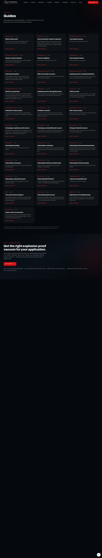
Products (33, 2)
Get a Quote (92, 2)
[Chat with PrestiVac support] (99, 555)
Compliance (65, 2)
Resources (73, 2)
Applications (41, 2)
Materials (57, 2)
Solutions (26, 2)
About (80, 2)
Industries (49, 2)
